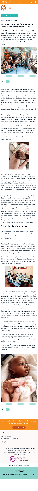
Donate (18, 427)
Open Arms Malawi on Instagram (5, 442)
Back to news (10, 15)
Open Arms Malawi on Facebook (2, 442)
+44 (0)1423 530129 (7, 436)
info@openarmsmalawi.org (10, 438)
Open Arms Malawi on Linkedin (7, 442)
